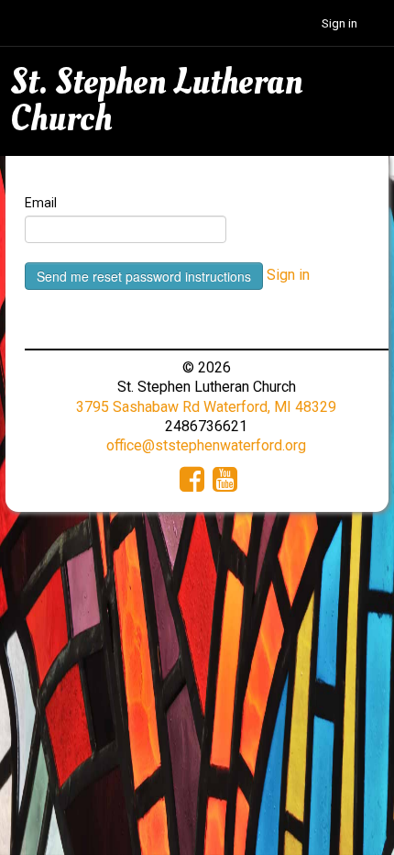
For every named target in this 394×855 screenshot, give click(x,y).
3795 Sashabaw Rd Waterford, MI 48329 (206, 407)
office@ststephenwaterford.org (206, 445)
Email (41, 202)
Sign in (339, 23)
